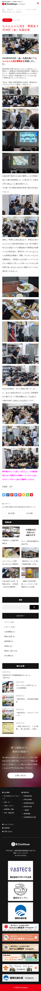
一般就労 (26, 810)
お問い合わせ (20, 775)
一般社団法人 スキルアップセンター (27, 714)
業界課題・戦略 (9, 809)
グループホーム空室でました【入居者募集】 (26, 686)
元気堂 (7, 507)
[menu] (38, 3)
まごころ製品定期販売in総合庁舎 (30, 542)
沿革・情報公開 (9, 813)
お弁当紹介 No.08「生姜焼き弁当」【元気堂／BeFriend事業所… (10, 584)
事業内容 (26, 792)
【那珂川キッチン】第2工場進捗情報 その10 (29, 562)
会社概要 (7, 792)
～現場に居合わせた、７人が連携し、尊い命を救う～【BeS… (27, 727)
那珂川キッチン (31, 507)
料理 (15, 507)
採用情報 (7, 641)
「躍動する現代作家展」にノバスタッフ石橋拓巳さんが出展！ (29, 584)
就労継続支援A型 (29, 803)
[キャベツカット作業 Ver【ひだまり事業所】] (11, 552)
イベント (7, 622)
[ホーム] (3, 9)
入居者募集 (8, 632)
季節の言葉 (8, 636)
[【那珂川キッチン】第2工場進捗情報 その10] (30, 552)
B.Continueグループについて (10, 797)
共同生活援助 (28, 799)
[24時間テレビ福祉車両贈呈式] (11, 532)
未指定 (6, 646)
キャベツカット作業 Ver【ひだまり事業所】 (10, 562)
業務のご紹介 (9, 651)
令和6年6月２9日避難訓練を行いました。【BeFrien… (17, 676)
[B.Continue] (21, 3)
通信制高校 (27, 813)
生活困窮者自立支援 (30, 817)
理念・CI (7, 802)
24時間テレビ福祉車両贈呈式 (10, 542)
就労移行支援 (28, 806)
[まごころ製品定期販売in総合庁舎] (30, 532)
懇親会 (11, 507)
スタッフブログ (9, 824)
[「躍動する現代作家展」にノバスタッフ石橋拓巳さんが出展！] (30, 572)
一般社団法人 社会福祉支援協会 (27, 700)
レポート (7, 20)
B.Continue (23, 987)
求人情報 (7, 656)
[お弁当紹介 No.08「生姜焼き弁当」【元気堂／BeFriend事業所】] (11, 572)
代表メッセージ (9, 806)
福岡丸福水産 (22, 507)
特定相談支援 (28, 796)
